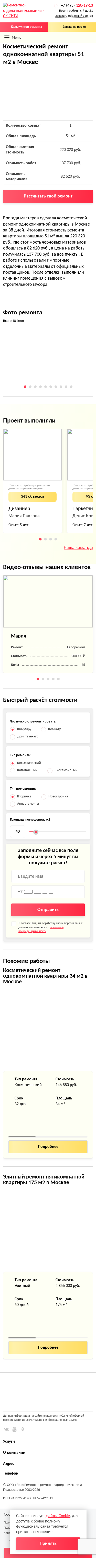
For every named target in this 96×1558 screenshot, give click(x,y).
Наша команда (78, 547)
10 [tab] (71, 386)
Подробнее (48, 1147)
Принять (48, 1543)
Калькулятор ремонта (26, 27)
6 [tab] (50, 386)
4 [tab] (40, 386)
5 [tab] (45, 386)
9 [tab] (66, 386)
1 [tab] (25, 386)
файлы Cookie (58, 1516)
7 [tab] (56, 386)
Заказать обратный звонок (74, 16)
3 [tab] (35, 386)
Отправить (48, 909)
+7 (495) (77, 6)
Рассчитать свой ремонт (48, 196)
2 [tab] (30, 386)
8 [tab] (61, 386)
